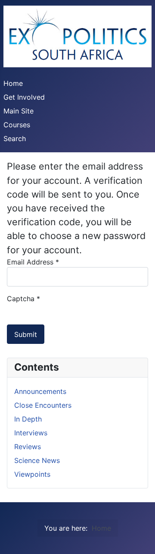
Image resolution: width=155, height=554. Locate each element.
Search (14, 138)
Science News (37, 460)
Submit (25, 334)
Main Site (18, 111)
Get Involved (24, 97)
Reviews (27, 446)
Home (13, 83)
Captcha (23, 298)
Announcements (40, 391)
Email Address (33, 262)
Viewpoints (32, 474)
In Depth (28, 419)
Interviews (30, 432)
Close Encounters (42, 405)
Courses (16, 124)
